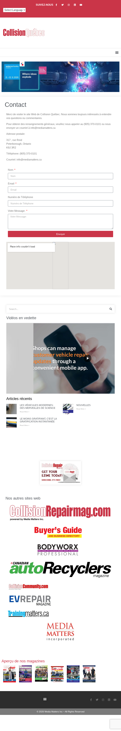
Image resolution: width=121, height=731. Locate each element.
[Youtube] (81, 5)
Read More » (24, 412)
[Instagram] (69, 5)
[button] (116, 52)
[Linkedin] (75, 5)
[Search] (111, 309)
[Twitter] (62, 5)
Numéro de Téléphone (20, 197)
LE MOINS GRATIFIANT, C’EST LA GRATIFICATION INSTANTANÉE (38, 420)
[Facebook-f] (56, 5)
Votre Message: (17, 211)
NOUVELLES (83, 405)
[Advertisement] (60, 444)
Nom (11, 170)
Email (11, 183)
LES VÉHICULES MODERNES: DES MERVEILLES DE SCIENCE (37, 406)
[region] (60, 358)
